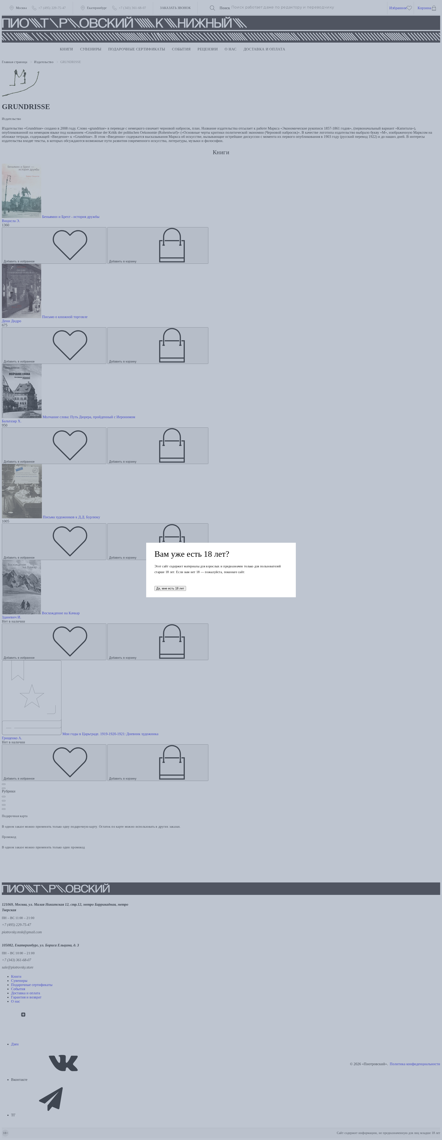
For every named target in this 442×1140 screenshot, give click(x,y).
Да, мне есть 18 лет (170, 588)
